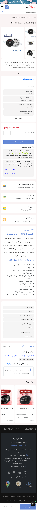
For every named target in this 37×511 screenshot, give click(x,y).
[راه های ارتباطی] (33, 503)
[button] (7, 7)
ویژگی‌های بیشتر (18, 118)
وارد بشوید (10, 364)
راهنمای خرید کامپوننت (9, 497)
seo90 (9, 501)
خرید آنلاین (27, 507)
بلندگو (28, 18)
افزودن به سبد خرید (18, 142)
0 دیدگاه (32, 83)
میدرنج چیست (30, 497)
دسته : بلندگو (28, 79)
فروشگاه (34, 18)
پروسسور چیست (21, 497)
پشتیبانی (5, 501)
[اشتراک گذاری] (19, 73)
